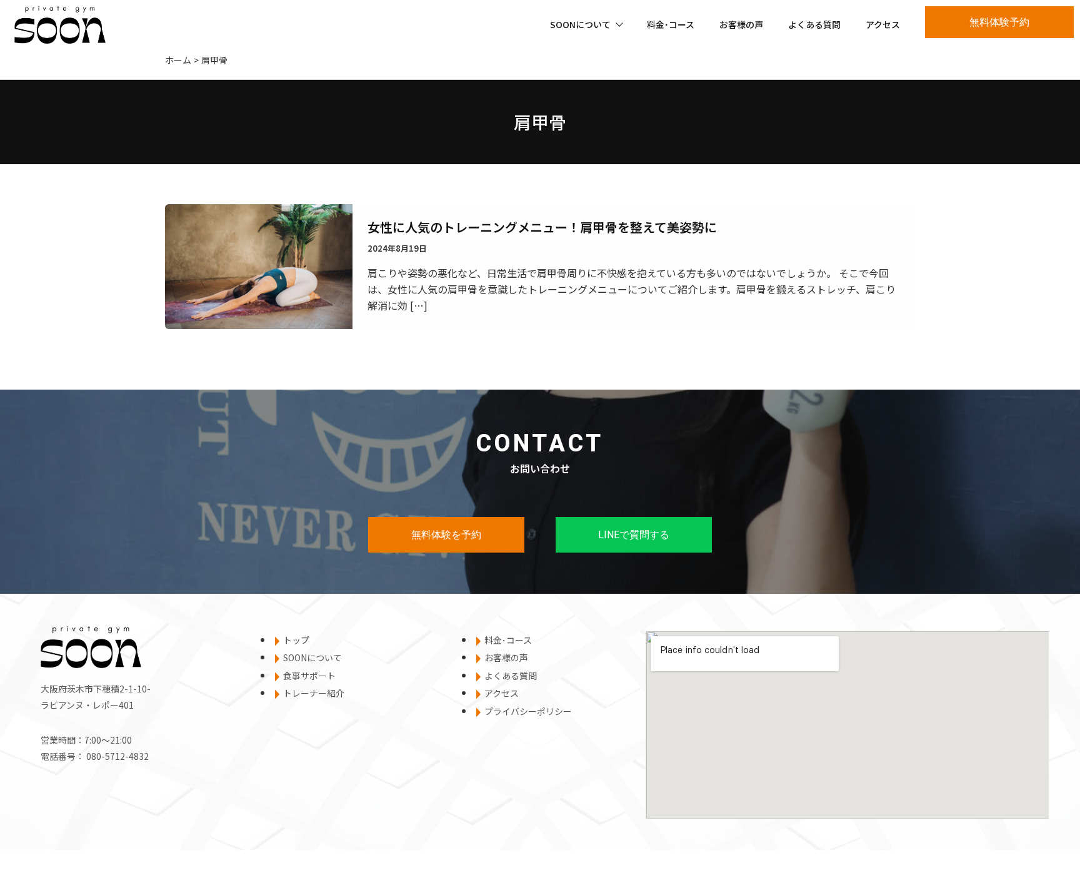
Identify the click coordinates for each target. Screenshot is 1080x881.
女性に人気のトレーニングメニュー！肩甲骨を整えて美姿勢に (542, 227)
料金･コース (670, 24)
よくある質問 (814, 24)
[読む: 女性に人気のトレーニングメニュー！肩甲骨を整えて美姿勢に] (258, 264)
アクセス (883, 24)
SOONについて (580, 24)
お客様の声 (741, 24)
